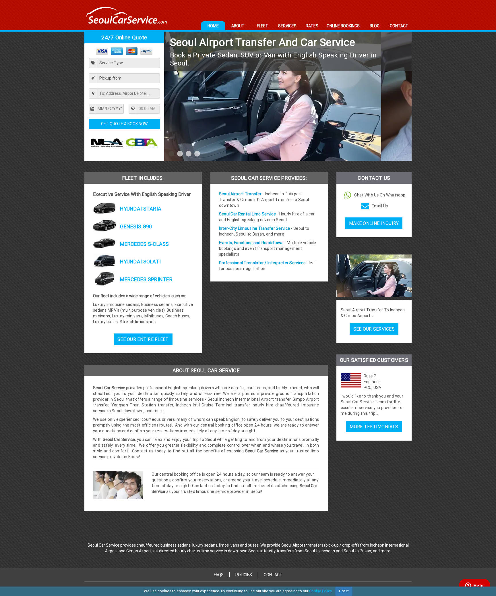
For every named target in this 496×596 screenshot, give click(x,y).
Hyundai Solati (140, 261)
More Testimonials (374, 426)
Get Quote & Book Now (124, 123)
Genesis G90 (135, 226)
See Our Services (374, 329)
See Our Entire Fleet (143, 339)
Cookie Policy (320, 591)
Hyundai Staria (140, 208)
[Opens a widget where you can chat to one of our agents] (474, 586)
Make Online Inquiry (374, 223)
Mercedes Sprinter (146, 279)
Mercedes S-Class (144, 244)
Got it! (344, 591)
